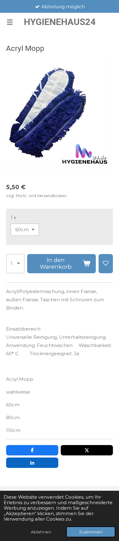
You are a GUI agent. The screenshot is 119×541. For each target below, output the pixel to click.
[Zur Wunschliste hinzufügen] (106, 264)
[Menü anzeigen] (9, 22)
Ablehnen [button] (41, 531)
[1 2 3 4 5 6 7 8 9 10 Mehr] (15, 264)
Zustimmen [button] (91, 531)
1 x (13, 217)
